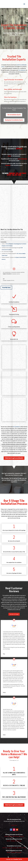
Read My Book (6, 288)
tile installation (16, 426)
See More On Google (14, 614)
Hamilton (22, 836)
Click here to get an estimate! (14, 458)
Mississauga (16, 836)
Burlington (11, 836)
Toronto (24, 847)
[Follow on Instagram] (14, 829)
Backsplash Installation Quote (14, 120)
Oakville (6, 836)
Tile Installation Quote (14, 115)
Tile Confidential (21, 70)
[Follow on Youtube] (17, 829)
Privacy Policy (14, 825)
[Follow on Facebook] (11, 829)
